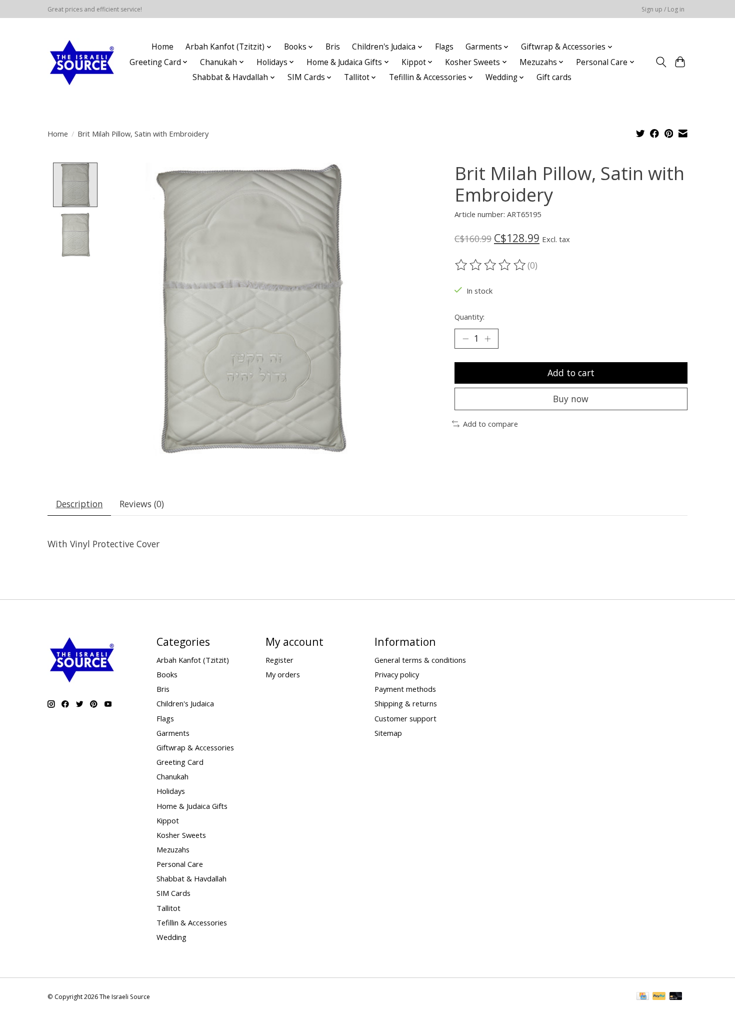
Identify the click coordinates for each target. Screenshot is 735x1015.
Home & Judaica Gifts (192, 806)
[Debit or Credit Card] (676, 997)
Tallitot (168, 908)
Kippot (167, 820)
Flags (444, 47)
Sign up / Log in (663, 9)
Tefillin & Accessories (191, 922)
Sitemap (388, 733)
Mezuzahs (173, 849)
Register (280, 660)
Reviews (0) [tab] (142, 504)
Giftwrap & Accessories (195, 747)
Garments (173, 733)
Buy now (570, 399)
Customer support (405, 718)
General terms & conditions (420, 660)
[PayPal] (659, 997)
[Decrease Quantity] (465, 339)
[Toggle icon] (661, 62)
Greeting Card (180, 762)
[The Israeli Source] (82, 62)
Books (167, 674)
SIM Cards (173, 893)
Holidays (170, 791)
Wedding (171, 937)
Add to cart (571, 373)
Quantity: (469, 317)
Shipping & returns (405, 703)
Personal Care (179, 864)
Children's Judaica (185, 703)
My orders (283, 674)
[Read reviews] (491, 265)
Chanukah (172, 776)
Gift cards (554, 77)
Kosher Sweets (181, 835)
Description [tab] (79, 504)
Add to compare (490, 424)
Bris (333, 47)
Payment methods (405, 689)
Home (163, 47)
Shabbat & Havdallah (191, 878)
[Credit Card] (642, 997)
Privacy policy (396, 674)
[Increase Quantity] (487, 339)
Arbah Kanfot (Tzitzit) (192, 660)
